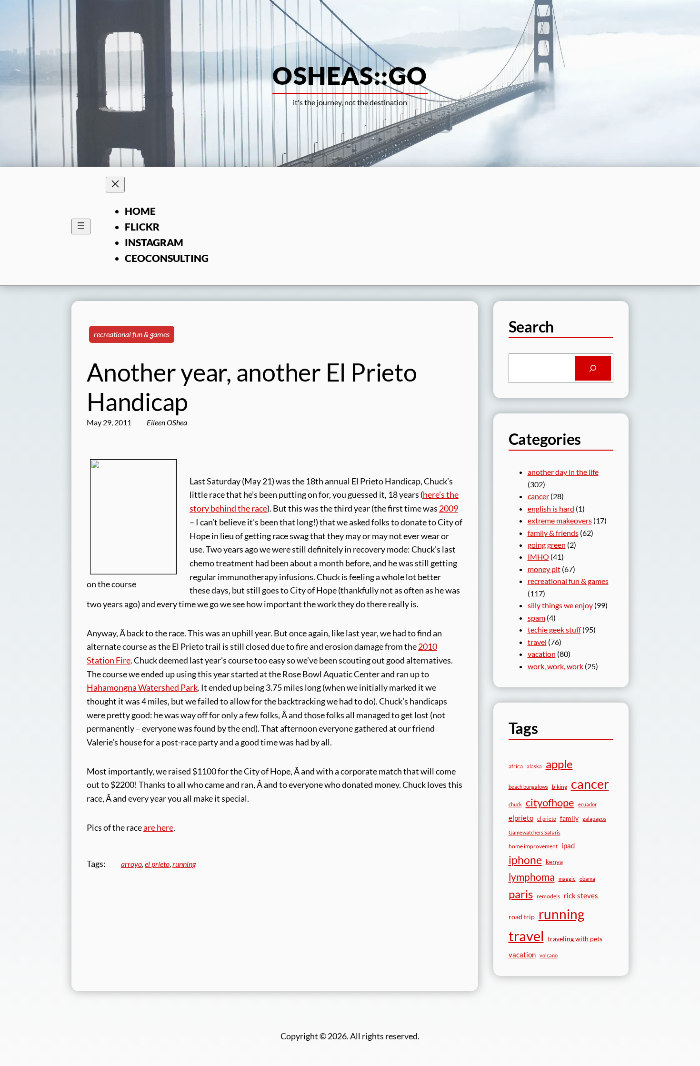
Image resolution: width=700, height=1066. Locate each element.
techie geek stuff (554, 629)
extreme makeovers (560, 520)
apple (559, 764)
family (569, 818)
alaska (534, 766)
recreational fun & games (132, 334)
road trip (522, 917)
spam (536, 617)
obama (587, 878)
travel (537, 641)
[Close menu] (115, 184)
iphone (525, 860)
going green (547, 544)
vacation (542, 653)
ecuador (587, 804)
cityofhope (550, 802)
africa (516, 766)
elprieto (521, 818)
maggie (567, 878)
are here (158, 827)
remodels (548, 896)
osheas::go (349, 75)
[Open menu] (80, 226)
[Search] (593, 368)
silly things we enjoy (560, 605)
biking (559, 786)
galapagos (594, 818)
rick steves (581, 895)
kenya (554, 861)
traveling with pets (575, 939)
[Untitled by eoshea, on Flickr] (133, 570)
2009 (448, 508)
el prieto (157, 863)
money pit (544, 568)
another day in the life (563, 471)
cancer (538, 496)
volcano (549, 955)
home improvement (533, 846)
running (184, 863)
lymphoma (532, 877)
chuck (515, 804)
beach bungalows (528, 787)
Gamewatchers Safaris (534, 832)
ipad (568, 845)
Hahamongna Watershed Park (142, 687)
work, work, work (555, 666)
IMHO (538, 556)
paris (521, 894)
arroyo (131, 863)
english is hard (551, 508)
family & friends (553, 532)
